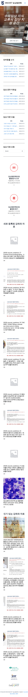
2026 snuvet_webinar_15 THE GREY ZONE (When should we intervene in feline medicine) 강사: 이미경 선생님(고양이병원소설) (14, 326)
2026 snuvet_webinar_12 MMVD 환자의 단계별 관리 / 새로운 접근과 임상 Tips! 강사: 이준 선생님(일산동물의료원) (13, 433)
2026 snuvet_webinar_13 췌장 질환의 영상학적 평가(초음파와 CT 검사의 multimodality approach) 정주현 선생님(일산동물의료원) (14, 397)
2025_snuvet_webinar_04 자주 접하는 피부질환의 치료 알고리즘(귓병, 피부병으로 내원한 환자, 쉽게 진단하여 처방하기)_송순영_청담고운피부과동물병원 (13, 582)
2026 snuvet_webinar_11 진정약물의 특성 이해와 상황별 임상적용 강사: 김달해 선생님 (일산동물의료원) (13, 468)
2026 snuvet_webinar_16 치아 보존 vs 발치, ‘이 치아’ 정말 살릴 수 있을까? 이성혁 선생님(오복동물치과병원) (14, 290)
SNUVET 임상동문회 (13, 3)
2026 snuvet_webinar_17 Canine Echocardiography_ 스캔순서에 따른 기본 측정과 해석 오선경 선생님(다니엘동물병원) (13, 255)
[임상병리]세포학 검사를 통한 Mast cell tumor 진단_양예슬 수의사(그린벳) (13, 502)
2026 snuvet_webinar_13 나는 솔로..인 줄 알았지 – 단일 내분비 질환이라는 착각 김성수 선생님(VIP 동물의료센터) (14, 362)
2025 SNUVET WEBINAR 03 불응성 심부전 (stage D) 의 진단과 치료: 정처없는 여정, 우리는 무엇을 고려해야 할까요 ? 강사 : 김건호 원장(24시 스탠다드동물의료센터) (13, 544)
